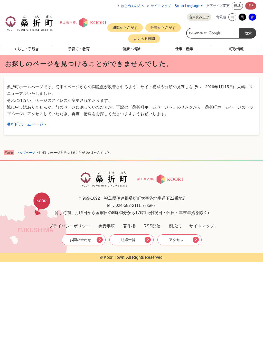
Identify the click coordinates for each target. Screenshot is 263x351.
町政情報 (236, 49)
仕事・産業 (184, 49)
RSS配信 (152, 226)
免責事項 (106, 226)
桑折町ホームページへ (27, 124)
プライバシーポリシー (69, 226)
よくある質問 (144, 38)
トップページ (26, 152)
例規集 (175, 226)
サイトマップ (161, 6)
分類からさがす (163, 27)
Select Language (187, 6)
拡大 (250, 6)
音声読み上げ (199, 17)
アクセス (176, 240)
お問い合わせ (80, 240)
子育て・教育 (79, 49)
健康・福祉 (131, 49)
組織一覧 (128, 240)
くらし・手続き (26, 49)
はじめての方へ (132, 6)
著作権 (129, 226)
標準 (237, 6)
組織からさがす (125, 27)
